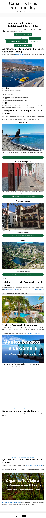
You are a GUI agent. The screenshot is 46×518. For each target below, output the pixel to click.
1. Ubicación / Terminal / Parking (23, 34)
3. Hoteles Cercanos (34, 38)
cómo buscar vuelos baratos (34, 333)
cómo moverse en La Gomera (16, 278)
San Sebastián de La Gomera (31, 56)
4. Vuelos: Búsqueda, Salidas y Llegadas (17, 41)
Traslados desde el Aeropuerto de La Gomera (23, 157)
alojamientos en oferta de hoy (11, 289)
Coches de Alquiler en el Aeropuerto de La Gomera (23, 196)
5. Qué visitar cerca (34, 41)
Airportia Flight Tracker (29, 408)
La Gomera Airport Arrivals (17, 408)
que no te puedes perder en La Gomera (34, 465)
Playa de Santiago (19, 54)
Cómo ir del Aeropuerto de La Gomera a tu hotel (23, 235)
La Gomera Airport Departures (17, 457)
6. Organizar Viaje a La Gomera (23, 45)
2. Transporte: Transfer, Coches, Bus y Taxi (17, 38)
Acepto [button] (24, 516)
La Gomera (23, 20)
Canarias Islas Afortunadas (23, 5)
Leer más (29, 516)
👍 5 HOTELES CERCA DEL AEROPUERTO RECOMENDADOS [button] (15, 293)
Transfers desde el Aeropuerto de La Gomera (23, 275)
